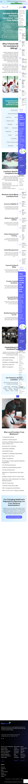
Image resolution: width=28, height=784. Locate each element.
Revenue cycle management (7, 746)
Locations (21, 350)
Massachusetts (22, 356)
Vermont (20, 359)
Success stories (20, 385)
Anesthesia (21, 185)
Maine (20, 361)
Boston (20, 354)
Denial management (20, 22)
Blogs (20, 382)
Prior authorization (20, 18)
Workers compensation (20, 25)
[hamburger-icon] (24, 7)
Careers (20, 392)
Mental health (21, 181)
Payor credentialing (20, 15)
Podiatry (20, 182)
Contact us (3, 768)
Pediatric (16, 755)
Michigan (21, 358)
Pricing (2, 773)
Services (21, 7)
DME (15, 754)
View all (2, 761)
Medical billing (21, 11)
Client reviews (21, 391)
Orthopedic (21, 184)
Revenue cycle (22, 10)
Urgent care (21, 178)
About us (20, 390)
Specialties (21, 175)
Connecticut (21, 363)
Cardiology (21, 179)
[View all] (2, 759)
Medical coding (22, 13)
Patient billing (21, 19)
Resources (21, 379)
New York (21, 355)
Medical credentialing (5, 751)
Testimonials (3, 774)
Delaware (21, 362)
